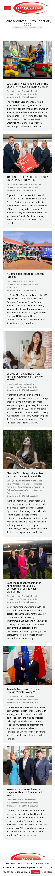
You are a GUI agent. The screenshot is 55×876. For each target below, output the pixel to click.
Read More (46, 871)
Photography (27, 487)
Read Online (33, 94)
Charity (9, 281)
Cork (9, 91)
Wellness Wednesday (15, 490)
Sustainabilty (12, 287)
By (13, 97)
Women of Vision (14, 493)
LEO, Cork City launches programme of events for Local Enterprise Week (27, 85)
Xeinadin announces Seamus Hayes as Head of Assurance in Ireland (25, 792)
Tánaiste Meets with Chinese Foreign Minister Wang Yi (23, 691)
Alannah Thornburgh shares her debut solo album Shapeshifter (25, 475)
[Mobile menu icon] (7, 8)
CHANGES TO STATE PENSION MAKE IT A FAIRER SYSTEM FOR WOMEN (25, 376)
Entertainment (24, 481)
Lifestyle (18, 487)
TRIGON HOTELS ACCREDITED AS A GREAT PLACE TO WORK (27, 178)
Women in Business (33, 490)
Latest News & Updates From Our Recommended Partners (24, 484)
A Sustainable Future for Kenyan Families (25, 275)
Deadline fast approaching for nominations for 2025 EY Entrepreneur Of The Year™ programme (24, 587)
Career (9, 184)
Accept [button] (36, 872)
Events (33, 481)
